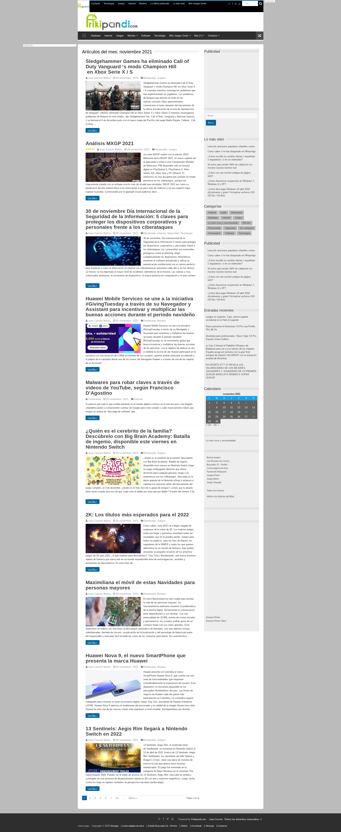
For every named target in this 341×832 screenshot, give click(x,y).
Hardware (96, 35)
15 (209, 412)
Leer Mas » (92, 130)
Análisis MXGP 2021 (110, 143)
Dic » (216, 425)
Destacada (150, 77)
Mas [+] (198, 35)
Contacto (95, 3)
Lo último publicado (159, 3)
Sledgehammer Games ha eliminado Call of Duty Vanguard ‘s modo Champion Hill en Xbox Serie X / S (137, 67)
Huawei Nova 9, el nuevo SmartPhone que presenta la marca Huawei (136, 658)
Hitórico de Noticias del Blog (220, 496)
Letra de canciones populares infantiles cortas (231, 146)
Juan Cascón (216, 819)
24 (224, 416)
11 (231, 407)
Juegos (121, 3)
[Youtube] (239, 4)
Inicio (84, 35)
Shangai (114, 826)
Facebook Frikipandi (216, 472)
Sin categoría (247, 228)
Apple (223, 212)
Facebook (197, 826)
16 (216, 412)
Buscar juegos (214, 457)
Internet (132, 3)
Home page (83, 826)
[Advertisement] (232, 77)
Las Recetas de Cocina (218, 461)
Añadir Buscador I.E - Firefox (162, 826)
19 (238, 412)
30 (216, 421)
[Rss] (229, 4)
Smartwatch (214, 233)
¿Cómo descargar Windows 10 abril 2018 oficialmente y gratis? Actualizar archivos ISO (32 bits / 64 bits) (231, 192)
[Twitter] (235, 4)
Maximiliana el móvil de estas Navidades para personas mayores (140, 585)
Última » (133, 798)
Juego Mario (213, 479)
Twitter (184, 826)
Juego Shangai (214, 482)
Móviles (143, 3)
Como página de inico (217, 468)
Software (145, 35)
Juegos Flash (213, 475)
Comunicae (94, 399)
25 (231, 416)
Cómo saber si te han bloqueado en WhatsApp (231, 151)
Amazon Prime (213, 617)
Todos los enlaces (215, 490)
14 (253, 407)
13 (246, 407)
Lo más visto (179, 3)
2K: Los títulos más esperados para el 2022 (137, 514)
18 (231, 412)
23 (216, 416)
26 (238, 416)
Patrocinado (214, 228)
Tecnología (109, 3)
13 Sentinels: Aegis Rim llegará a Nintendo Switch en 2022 (136, 731)
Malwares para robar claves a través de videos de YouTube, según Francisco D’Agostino (133, 388)
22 (209, 416)
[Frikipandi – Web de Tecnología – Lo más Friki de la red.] (119, 21)
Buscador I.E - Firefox (217, 464)
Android (212, 212)
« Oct (209, 425)
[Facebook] (232, 4)
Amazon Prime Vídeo (216, 621)
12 (238, 407)
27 (246, 416)
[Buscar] (260, 3)
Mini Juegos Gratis (197, 3)
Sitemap (209, 826)
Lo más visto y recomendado (223, 223)
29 (209, 421)
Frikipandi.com (198, 819)
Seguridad (173, 233)
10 (117, 798)
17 (224, 412)
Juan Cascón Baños (99, 77)
